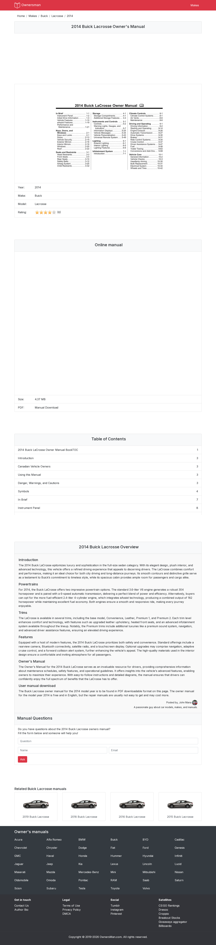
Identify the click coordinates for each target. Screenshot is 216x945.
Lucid (178, 864)
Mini (113, 872)
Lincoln (147, 864)
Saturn (179, 880)
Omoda (51, 880)
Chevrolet (20, 847)
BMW (82, 839)
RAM (114, 880)
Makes (195, 5)
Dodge (82, 847)
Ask (22, 759)
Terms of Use (71, 905)
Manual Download (46, 407)
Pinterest (116, 913)
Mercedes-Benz (88, 872)
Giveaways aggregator (173, 922)
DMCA (66, 913)
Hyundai (148, 856)
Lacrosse (57, 16)
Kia (80, 864)
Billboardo (165, 926)
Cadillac (179, 839)
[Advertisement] (108, 58)
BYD (145, 839)
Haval (50, 856)
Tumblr (115, 905)
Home (21, 16)
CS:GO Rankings (169, 905)
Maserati (19, 872)
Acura (18, 839)
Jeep (49, 864)
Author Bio (21, 909)
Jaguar (18, 864)
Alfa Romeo (54, 839)
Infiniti (178, 856)
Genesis (180, 847)
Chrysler (51, 847)
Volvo (146, 888)
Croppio (164, 913)
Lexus (114, 864)
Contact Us (21, 905)
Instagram (117, 909)
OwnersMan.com (111, 937)
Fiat (113, 847)
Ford (145, 847)
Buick (44, 16)
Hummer (116, 856)
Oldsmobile (21, 880)
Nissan (179, 872)
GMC (17, 856)
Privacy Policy (71, 909)
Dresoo (163, 909)
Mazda (50, 872)
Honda (82, 856)
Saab (146, 880)
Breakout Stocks (169, 917)
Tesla (81, 888)
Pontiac (83, 880)
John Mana (185, 702)
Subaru (51, 888)
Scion (18, 888)
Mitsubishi (149, 872)
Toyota (115, 888)
